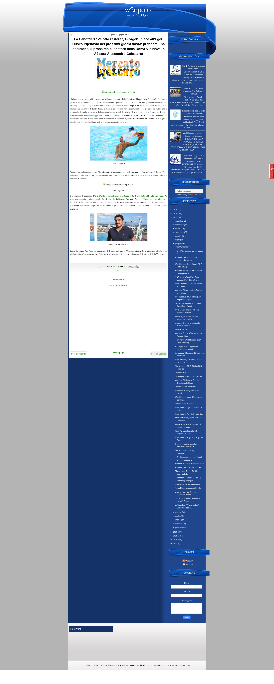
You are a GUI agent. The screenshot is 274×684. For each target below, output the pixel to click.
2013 (175, 543)
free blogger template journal (155, 665)
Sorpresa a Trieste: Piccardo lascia (189, 464)
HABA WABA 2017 (182, 247)
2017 (175, 217)
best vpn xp (172, 665)
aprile (177, 516)
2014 (175, 539)
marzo (178, 520)
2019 (175, 210)
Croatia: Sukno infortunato (185, 387)
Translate (197, 195)
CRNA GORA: (180, 373)
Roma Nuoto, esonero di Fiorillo (188, 488)
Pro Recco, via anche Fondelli (187, 484)
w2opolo (138, 9)
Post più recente (78, 354)
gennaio (178, 527)
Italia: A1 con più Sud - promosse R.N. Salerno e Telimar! (193, 91)
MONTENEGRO (181, 329)
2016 (175, 532)
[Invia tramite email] (129, 266)
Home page (118, 353)
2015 (175, 536)
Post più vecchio (158, 354)
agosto (178, 236)
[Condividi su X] (135, 266)
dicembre (179, 221)
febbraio (179, 524)
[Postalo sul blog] (132, 266)
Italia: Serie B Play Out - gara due (189, 414)
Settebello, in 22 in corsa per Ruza (189, 467)
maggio (178, 512)
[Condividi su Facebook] (137, 266)
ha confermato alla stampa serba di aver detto (128, 195)
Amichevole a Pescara (184, 404)
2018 (175, 214)
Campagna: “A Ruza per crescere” (189, 376)
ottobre (178, 228)
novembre (179, 225)
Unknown (189, 561)
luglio (177, 240)
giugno (178, 244)
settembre (179, 232)
